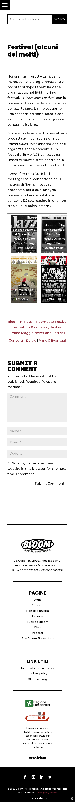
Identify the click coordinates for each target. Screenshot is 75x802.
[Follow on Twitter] (50, 776)
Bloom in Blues (20, 322)
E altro (31, 340)
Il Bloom (37, 627)
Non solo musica (37, 610)
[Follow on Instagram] (33, 776)
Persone (37, 616)
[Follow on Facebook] (24, 776)
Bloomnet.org (37, 679)
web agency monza (46, 792)
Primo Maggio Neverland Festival (37, 333)
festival (18, 327)
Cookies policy (37, 673)
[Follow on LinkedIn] (41, 776)
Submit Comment (49, 483)
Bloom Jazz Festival (51, 322)
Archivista (37, 758)
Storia (37, 599)
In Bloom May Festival (45, 327)
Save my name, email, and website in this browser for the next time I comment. (37, 468)
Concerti (16, 340)
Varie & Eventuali (52, 340)
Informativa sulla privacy (37, 668)
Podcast (37, 632)
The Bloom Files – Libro (37, 638)
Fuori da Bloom (37, 621)
